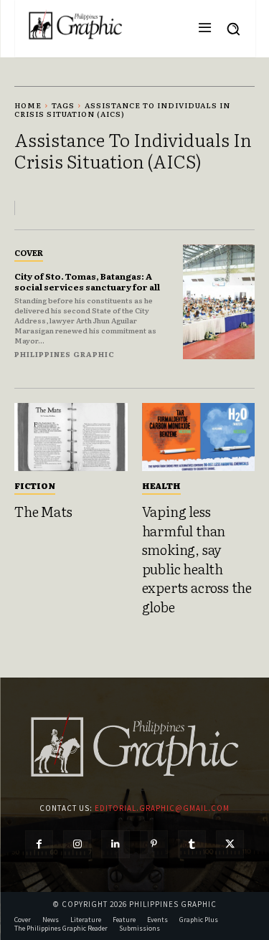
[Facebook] (39, 844)
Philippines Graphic (64, 353)
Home (28, 105)
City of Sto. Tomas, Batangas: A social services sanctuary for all (87, 281)
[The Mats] (71, 437)
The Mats (43, 511)
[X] (230, 844)
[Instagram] (77, 844)
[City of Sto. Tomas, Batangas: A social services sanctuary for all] (219, 302)
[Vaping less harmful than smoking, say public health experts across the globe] (198, 437)
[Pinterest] (154, 844)
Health (161, 485)
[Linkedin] (115, 844)
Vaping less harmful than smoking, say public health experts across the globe (197, 559)
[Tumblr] (192, 844)
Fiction (34, 485)
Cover (28, 252)
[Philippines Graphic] (75, 25)
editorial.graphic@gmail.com (162, 808)
